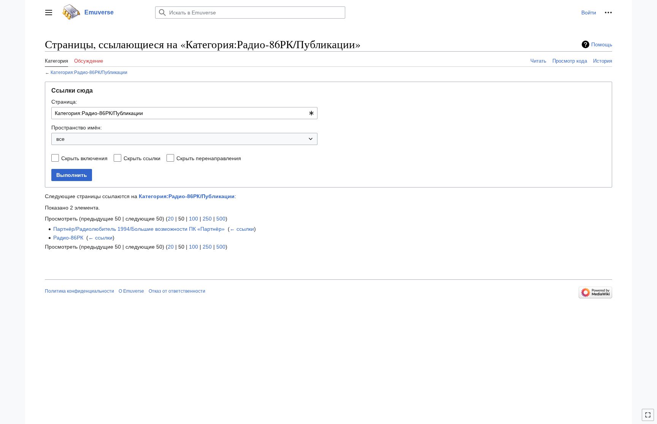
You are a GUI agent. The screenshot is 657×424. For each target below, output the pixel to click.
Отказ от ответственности (177, 291)
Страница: (64, 102)
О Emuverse (131, 291)
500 (220, 219)
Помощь (601, 44)
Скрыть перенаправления (208, 158)
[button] (49, 12)
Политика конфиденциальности (79, 291)
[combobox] (184, 113)
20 (171, 219)
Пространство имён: (76, 128)
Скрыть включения (84, 158)
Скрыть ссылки (142, 158)
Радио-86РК (68, 238)
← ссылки (242, 229)
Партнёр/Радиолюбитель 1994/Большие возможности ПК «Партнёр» (139, 229)
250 (207, 219)
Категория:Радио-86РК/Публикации (89, 72)
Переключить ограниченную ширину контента (649, 418)
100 (193, 219)
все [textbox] (60, 139)
